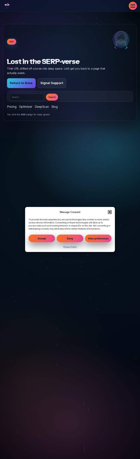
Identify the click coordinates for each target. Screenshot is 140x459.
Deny (70, 238)
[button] (109, 212)
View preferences (98, 238)
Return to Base (21, 83)
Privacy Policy (70, 247)
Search (52, 97)
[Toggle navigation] (133, 6)
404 (11, 41)
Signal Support (51, 83)
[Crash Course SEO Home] (7, 6)
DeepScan (42, 106)
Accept (42, 238)
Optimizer (25, 106)
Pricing (12, 106)
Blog (54, 106)
